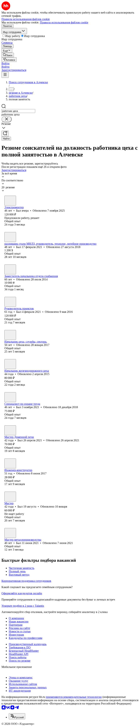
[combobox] (18, 111)
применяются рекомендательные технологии (74, 696)
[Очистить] (6, 119)
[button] (5, 63)
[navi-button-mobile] (5, 75)
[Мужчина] (10, 201)
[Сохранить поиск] (5, 134)
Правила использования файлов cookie (64, 22)
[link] (7, 55)
